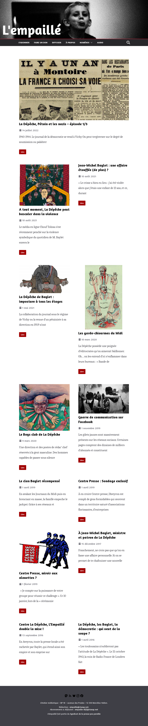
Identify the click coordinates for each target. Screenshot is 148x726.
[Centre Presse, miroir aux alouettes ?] (44, 551)
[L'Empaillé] (74, 2)
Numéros (84, 42)
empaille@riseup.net (79, 707)
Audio (100, 42)
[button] (90, 43)
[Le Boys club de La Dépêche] (44, 407)
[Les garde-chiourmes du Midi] (103, 297)
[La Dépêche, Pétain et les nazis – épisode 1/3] (74, 90)
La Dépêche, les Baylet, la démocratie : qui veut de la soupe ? (99, 628)
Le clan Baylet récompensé (39, 481)
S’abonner (23, 42)
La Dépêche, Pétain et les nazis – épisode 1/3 (53, 124)
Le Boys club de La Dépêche (39, 434)
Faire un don (40, 42)
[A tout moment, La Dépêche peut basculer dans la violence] (44, 185)
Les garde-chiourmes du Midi (100, 333)
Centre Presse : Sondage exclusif (103, 481)
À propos (70, 42)
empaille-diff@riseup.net (86, 709)
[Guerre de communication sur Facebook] (103, 399)
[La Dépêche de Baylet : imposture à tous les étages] (44, 279)
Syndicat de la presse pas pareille (85, 714)
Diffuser (56, 42)
